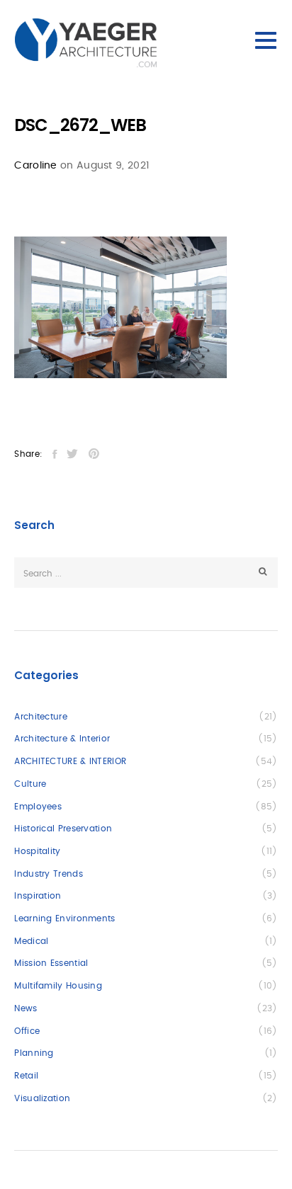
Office (27, 1031)
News (25, 1008)
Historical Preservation (63, 828)
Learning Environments (64, 918)
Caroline (35, 166)
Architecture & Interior (62, 738)
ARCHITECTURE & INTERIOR (70, 761)
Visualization (42, 1098)
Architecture (40, 716)
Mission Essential (51, 963)
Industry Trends (48, 874)
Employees (38, 806)
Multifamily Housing (58, 986)
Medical (31, 941)
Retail (26, 1075)
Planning (33, 1053)
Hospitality (37, 851)
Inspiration (37, 896)
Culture (30, 784)
